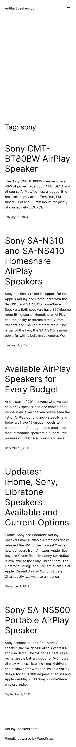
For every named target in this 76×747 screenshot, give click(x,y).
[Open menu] (68, 8)
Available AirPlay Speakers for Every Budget (38, 379)
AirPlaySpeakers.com (21, 8)
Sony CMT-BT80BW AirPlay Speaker (37, 158)
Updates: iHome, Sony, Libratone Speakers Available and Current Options (37, 496)
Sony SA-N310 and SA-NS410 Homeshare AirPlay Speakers (34, 261)
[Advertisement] (38, 69)
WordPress (45, 738)
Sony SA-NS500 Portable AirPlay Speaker (37, 620)
